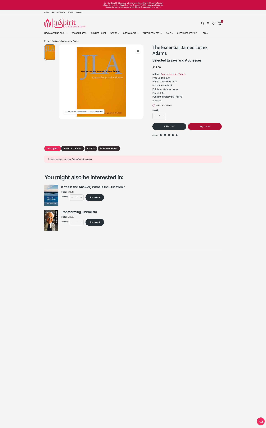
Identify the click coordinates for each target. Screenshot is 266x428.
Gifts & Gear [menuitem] (129, 33)
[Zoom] (138, 51)
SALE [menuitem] (168, 33)
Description (52, 148)
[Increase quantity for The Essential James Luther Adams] (164, 116)
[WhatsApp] (172, 135)
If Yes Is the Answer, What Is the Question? (93, 187)
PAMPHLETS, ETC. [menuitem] (151, 33)
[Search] (202, 23)
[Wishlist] (213, 23)
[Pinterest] (169, 135)
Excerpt (91, 148)
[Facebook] (161, 135)
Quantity (155, 110)
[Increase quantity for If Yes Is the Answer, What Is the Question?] (81, 197)
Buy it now (205, 126)
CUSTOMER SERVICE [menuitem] (187, 33)
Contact (79, 12)
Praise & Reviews (108, 148)
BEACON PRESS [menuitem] (79, 33)
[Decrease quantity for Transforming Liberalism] (72, 222)
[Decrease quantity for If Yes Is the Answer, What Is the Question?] (72, 197)
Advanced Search (58, 12)
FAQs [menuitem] (205, 33)
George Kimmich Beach (173, 74)
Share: (155, 135)
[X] (165, 135)
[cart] (219, 23)
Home (46, 41)
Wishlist (70, 12)
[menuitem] (47, 12)
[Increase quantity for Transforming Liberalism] (81, 222)
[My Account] (208, 23)
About (46, 12)
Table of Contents (72, 148)
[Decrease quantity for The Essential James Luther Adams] (155, 116)
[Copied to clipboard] (176, 135)
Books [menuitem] (113, 33)
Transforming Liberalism (79, 212)
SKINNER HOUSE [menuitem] (98, 33)
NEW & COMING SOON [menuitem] (54, 33)
